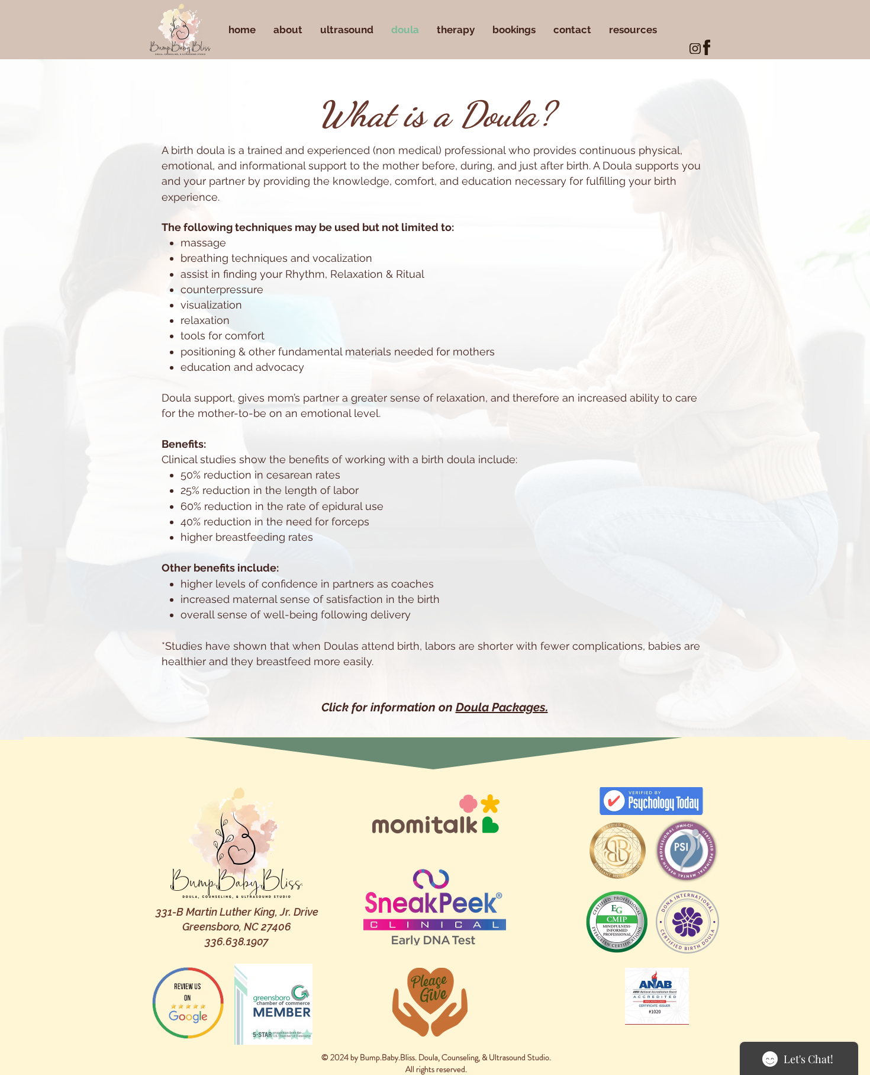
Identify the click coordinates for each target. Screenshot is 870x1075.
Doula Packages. (502, 707)
